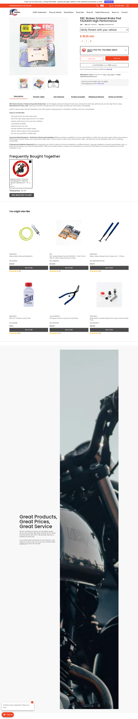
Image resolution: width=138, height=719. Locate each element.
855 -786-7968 (109, 74)
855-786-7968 (27, 5)
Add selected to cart (22, 195)
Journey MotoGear (55, 316)
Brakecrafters (13, 254)
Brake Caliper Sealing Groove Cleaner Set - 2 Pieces (107, 256)
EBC (81, 24)
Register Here (85, 2)
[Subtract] (82, 41)
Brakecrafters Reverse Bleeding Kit (20, 256)
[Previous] (11, 46)
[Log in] (128, 6)
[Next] (66, 46)
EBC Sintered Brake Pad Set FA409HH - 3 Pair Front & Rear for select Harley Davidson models (67, 257)
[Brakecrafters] (15, 12)
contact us (22, 543)
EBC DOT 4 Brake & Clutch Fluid (20, 318)
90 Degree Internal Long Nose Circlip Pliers (64, 318)
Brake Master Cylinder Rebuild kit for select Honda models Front (109, 319)
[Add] (91, 41)
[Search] (97, 6)
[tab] (18, 97)
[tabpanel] (69, 125)
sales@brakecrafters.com (16, 5)
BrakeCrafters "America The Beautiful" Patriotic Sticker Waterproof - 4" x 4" (20, 181)
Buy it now (117, 58)
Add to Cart (91, 59)
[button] (102, 6)
